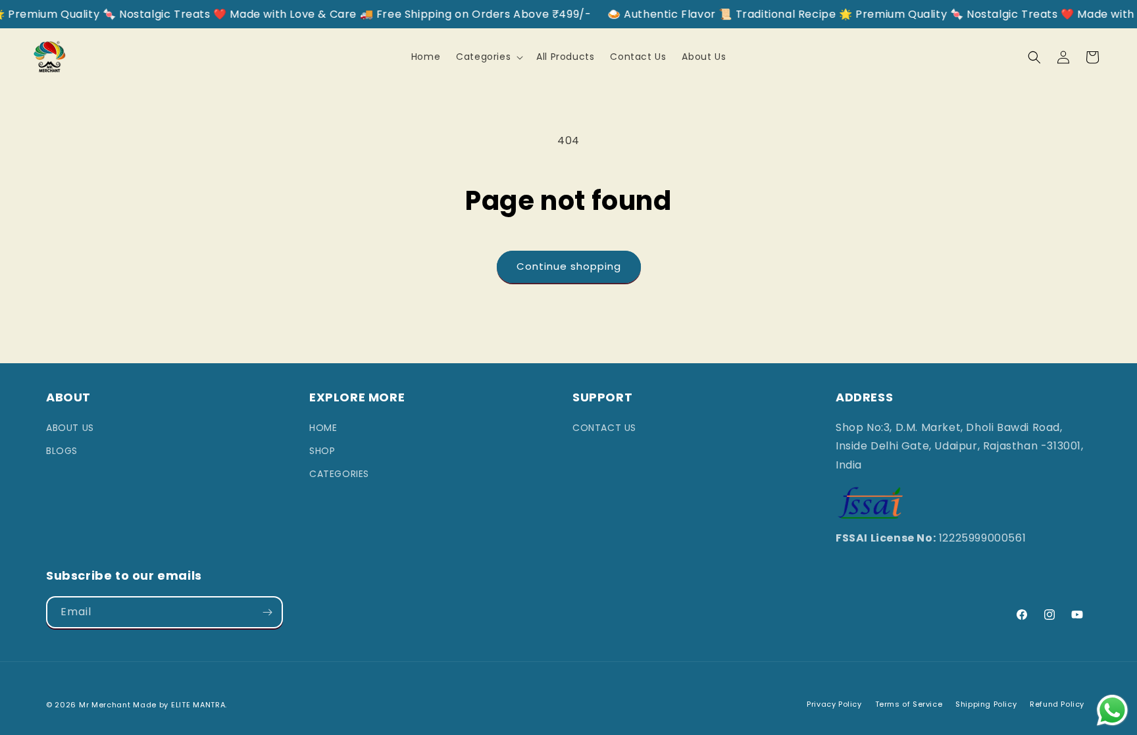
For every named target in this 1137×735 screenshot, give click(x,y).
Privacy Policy (834, 704)
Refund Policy (1057, 704)
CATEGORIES (339, 473)
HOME (323, 427)
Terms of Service (909, 704)
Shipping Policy (986, 704)
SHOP (322, 450)
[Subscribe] (267, 612)
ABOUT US (70, 427)
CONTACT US (604, 427)
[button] (488, 56)
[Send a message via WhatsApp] (1112, 710)
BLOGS (62, 450)
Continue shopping (569, 266)
